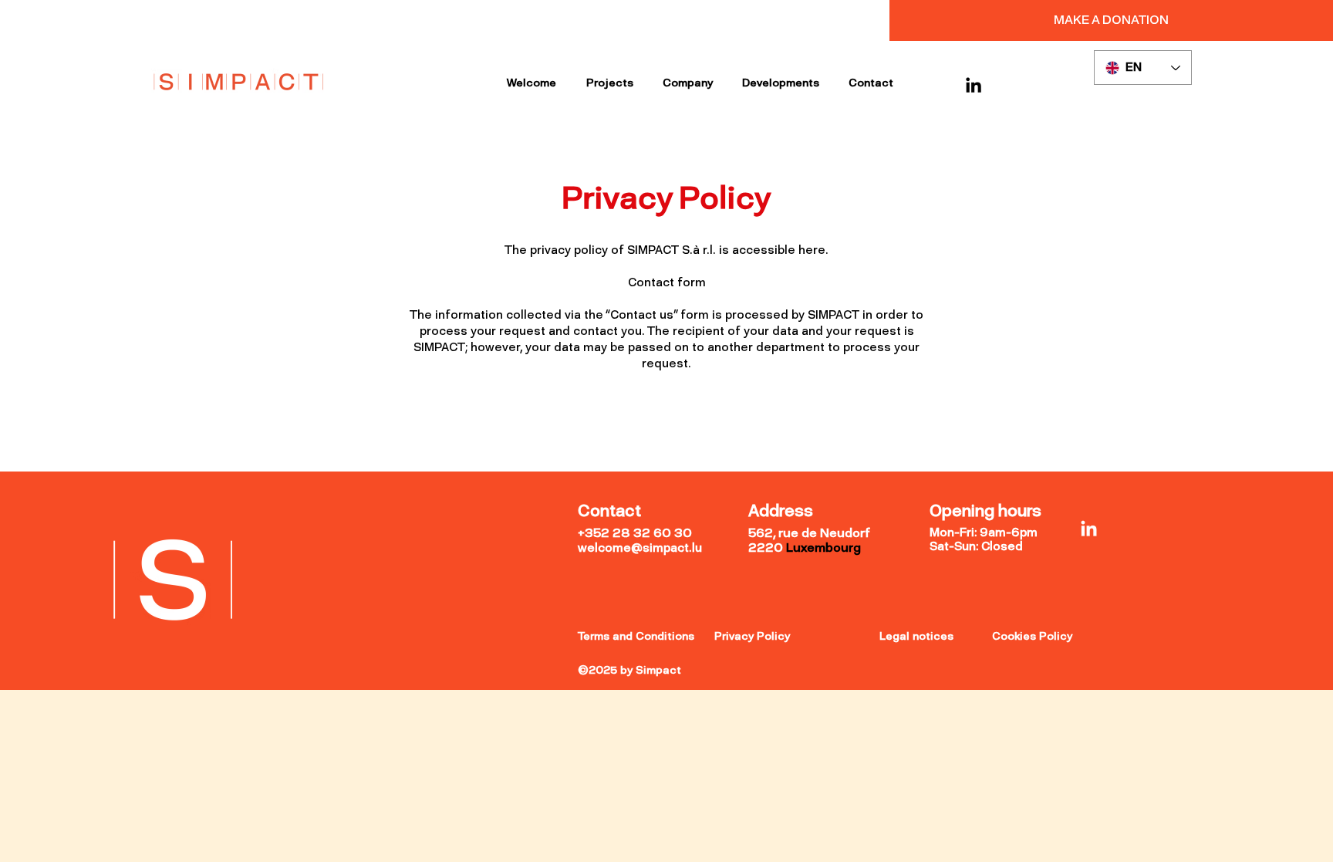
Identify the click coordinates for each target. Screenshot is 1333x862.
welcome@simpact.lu (640, 548)
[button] (1111, 19)
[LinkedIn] (973, 85)
